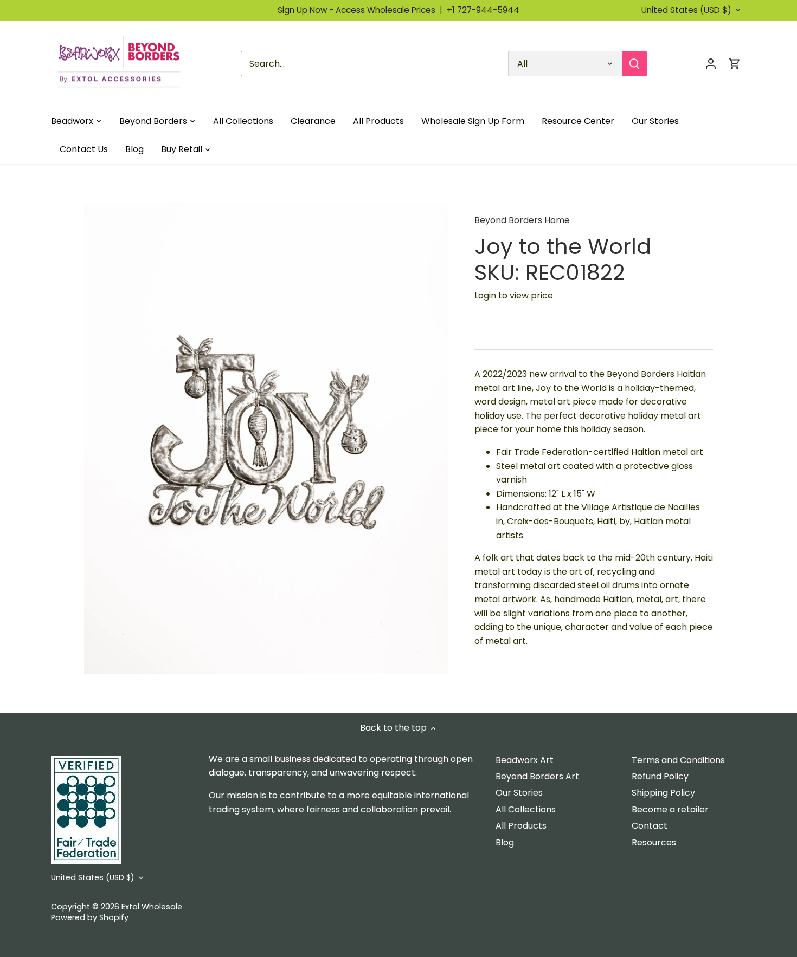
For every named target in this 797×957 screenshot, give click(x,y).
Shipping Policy (663, 792)
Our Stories (519, 792)
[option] (266, 438)
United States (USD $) (686, 10)
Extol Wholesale (151, 906)
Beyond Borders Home (522, 220)
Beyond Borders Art (537, 776)
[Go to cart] (734, 64)
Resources (654, 842)
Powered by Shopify (89, 917)
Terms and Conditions (678, 760)
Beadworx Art (525, 760)
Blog (505, 842)
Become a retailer (670, 809)
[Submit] (634, 63)
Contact (649, 825)
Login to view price (513, 295)
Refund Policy (660, 776)
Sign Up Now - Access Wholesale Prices (362, 10)
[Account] (711, 64)
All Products (521, 825)
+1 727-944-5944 (483, 10)
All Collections (526, 809)
